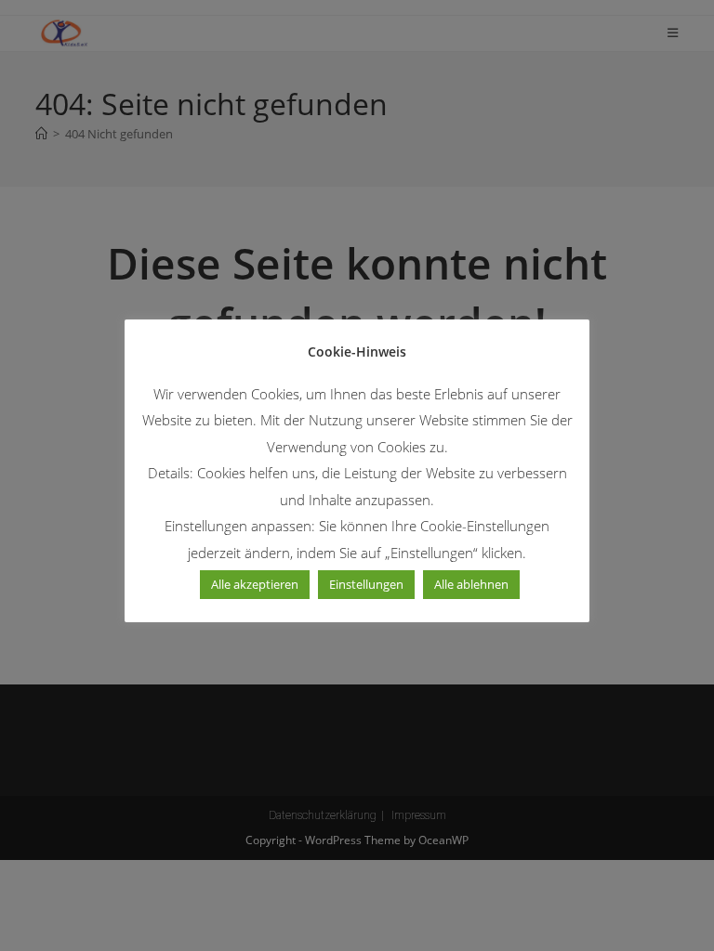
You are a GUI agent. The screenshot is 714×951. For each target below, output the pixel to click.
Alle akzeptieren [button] (254, 584)
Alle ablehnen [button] (471, 584)
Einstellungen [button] (366, 584)
